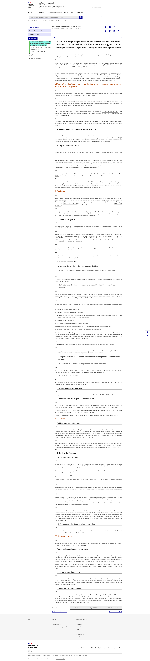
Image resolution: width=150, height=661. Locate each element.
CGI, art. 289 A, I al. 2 (78, 67)
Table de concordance (57, 622)
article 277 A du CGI (79, 464)
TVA (46, 20)
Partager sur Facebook (105, 31)
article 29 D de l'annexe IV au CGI (92, 372)
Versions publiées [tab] (34, 34)
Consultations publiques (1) (54, 12)
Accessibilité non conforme (34, 655)
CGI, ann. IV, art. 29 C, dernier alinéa (86, 298)
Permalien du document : (59, 608)
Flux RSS (54, 619)
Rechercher (80, 17)
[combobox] (54, 17)
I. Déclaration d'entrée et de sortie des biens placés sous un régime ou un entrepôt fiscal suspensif (40, 43)
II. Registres (32, 54)
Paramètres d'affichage (81, 655)
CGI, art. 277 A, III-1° (69, 204)
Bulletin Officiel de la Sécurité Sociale (84, 622)
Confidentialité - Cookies (66, 655)
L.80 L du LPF (89, 412)
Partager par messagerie (118, 31)
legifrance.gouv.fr (103, 648)
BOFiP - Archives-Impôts (77, 12)
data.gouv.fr (114, 648)
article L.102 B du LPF (107, 395)
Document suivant (114, 38)
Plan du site (55, 655)
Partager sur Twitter (109, 31)
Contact (30, 622)
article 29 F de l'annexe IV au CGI (65, 415)
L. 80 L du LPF (93, 238)
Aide (29, 619)
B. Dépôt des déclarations (38, 51)
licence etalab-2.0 (60, 659)
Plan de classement (40, 12)
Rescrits (66, 12)
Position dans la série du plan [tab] (37, 31)
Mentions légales (47, 655)
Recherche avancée (96, 17)
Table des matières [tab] (34, 27)
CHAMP (51, 20)
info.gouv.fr (79, 648)
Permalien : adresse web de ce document (114, 26)
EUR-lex (77, 629)
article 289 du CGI (98, 433)
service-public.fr (90, 648)
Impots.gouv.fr (79, 634)
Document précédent (60, 38)
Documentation (55, 624)
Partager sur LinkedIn (114, 31)
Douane (78, 627)
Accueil (30, 12)
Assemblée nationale (80, 619)
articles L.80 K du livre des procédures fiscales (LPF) (70, 238)
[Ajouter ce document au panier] (109, 26)
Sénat (77, 637)
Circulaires (78, 624)
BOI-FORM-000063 (73, 105)
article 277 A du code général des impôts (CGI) (95, 65)
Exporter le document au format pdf (105, 26)
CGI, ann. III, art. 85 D (109, 112)
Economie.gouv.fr (80, 632)
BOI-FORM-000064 (86, 105)
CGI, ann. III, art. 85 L (85, 437)
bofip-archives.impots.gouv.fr (58, 627)
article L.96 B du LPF (72, 405)
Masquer (33, 38)
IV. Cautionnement (35, 58)
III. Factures (32, 56)
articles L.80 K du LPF (75, 412)
